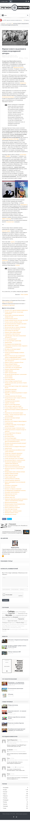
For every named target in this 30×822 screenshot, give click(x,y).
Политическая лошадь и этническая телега (15, 428)
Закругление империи (10, 495)
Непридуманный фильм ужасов (12, 401)
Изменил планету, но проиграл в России (14, 362)
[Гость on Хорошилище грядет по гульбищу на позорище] (4, 759)
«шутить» (13, 241)
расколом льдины (6, 231)
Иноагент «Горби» (9, 444)
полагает (17, 265)
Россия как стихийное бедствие (16, 723)
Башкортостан (22, 613)
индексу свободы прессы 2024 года (10, 139)
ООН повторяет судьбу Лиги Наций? (13, 406)
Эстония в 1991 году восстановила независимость (16, 310)
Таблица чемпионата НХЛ (14, 651)
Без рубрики (5, 787)
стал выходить (23, 154)
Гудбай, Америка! (9, 371)
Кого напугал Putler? (9, 436)
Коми (9, 622)
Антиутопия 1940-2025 (10, 487)
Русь (25, 622)
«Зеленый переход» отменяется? (12, 480)
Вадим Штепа (5, 55)
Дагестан (17, 629)
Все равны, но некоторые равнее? (12, 349)
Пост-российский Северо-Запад (12, 456)
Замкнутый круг (8, 342)
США (26, 629)
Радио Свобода (24, 294)
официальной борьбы (18, 67)
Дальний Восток (7, 617)
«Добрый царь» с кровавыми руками (13, 511)
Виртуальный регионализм (11, 502)
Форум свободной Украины (11, 364)
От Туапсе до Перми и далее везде (13, 340)
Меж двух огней (8, 419)
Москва (9, 615)
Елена (8, 774)
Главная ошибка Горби (10, 477)
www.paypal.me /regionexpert (8, 305)
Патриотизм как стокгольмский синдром (14, 412)
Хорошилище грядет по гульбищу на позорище (18, 760)
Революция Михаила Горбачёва (12, 478)
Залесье (4, 631)
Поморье (5, 622)
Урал (9, 621)
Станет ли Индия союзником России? (13, 381)
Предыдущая (12, 524)
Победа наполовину (13, 705)
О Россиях (10, 694)
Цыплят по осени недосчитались (12, 404)
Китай (3, 624)
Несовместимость (9, 434)
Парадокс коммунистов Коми (11, 473)
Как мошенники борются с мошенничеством (15, 460)
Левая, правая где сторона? (11, 475)
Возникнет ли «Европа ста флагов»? (13, 488)
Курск (16, 613)
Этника (4, 808)
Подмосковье (20, 626)
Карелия (11, 613)
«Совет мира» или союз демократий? (13, 367)
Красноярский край (22, 624)
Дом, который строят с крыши (11, 325)
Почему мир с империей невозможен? (13, 453)
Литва (12, 619)
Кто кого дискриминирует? (11, 339)
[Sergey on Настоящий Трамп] (4, 768)
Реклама (5, 802)
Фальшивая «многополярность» (12, 492)
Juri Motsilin (10, 749)
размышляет (5, 260)
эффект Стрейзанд (6, 218)
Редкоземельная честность (11, 494)
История (7, 56)
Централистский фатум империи (12, 417)
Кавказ (4, 627)
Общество (12, 56)
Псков (3, 615)
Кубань (15, 624)
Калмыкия (4, 621)
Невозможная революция (11, 389)
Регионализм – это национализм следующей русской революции (16, 683)
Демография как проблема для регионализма (18, 775)
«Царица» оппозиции (10, 402)
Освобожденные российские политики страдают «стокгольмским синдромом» (12, 532)
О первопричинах (9, 423)
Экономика (5, 806)
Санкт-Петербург (20, 612)
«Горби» (8, 156)
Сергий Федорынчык (12, 740)
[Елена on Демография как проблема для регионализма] (4, 775)
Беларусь (8, 627)
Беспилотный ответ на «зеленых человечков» (15, 327)
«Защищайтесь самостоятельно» (12, 334)
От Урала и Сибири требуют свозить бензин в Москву (17, 646)
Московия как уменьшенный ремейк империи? (15, 443)
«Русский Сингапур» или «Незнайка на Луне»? (17, 526)
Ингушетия (5, 613)
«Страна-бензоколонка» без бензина (13, 396)
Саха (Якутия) (6, 626)
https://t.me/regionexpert (7, 302)
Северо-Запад (9, 624)
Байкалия (8, 619)
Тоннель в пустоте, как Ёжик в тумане (13, 322)
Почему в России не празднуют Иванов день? (15, 446)
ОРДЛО (19, 621)
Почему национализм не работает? (13, 455)
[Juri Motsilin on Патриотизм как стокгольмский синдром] (4, 751)
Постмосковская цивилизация (15, 688)
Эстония (14, 621)
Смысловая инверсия (10, 379)
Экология (5, 804)
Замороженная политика (10, 514)
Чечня (13, 615)
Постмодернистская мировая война (13, 344)
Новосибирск (21, 617)
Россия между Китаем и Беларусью (13, 433)
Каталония (12, 629)
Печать (22, 58)
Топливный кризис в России (11, 318)
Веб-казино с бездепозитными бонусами (18, 639)
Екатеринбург (13, 626)
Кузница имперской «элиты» (11, 505)
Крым (4, 619)
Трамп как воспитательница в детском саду (15, 466)
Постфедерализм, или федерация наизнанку (15, 490)
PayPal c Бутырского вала (11, 372)
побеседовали (23, 204)
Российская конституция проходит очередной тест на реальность (16, 729)
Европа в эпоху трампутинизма (12, 465)
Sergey (8, 767)
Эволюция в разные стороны (11, 512)
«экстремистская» (10, 221)
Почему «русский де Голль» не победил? (14, 458)
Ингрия (15, 617)
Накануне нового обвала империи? (13, 332)
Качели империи (8, 377)
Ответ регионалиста (9, 350)
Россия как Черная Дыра (10, 438)
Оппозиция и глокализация (11, 485)
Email (27, 58)
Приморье (4, 612)
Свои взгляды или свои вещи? (12, 330)
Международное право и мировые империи (15, 471)
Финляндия (24, 621)
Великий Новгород (16, 627)
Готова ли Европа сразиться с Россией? (14, 408)
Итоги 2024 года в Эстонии (11, 509)
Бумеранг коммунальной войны (12, 369)
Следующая (18, 530)
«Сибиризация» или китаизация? (12, 365)
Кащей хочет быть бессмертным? (12, 328)
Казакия (22, 629)
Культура (5, 791)
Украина (21, 619)
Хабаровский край (21, 615)
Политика (16, 56)
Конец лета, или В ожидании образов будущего (16, 421)
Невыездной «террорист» (10, 391)
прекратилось (23, 83)
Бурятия (14, 622)
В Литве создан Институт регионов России (16, 717)
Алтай (16, 619)
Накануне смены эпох (10, 497)
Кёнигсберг (20, 622)
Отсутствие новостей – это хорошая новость (17, 711)
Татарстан (5, 629)
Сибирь (11, 611)
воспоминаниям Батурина (8, 97)
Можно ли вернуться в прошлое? (12, 507)
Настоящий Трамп (20, 767)
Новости (5, 793)
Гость (8, 758)
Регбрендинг (5, 800)
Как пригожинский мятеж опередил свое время (15, 323)
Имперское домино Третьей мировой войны (15, 504)
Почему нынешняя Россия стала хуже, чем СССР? (16, 320)
